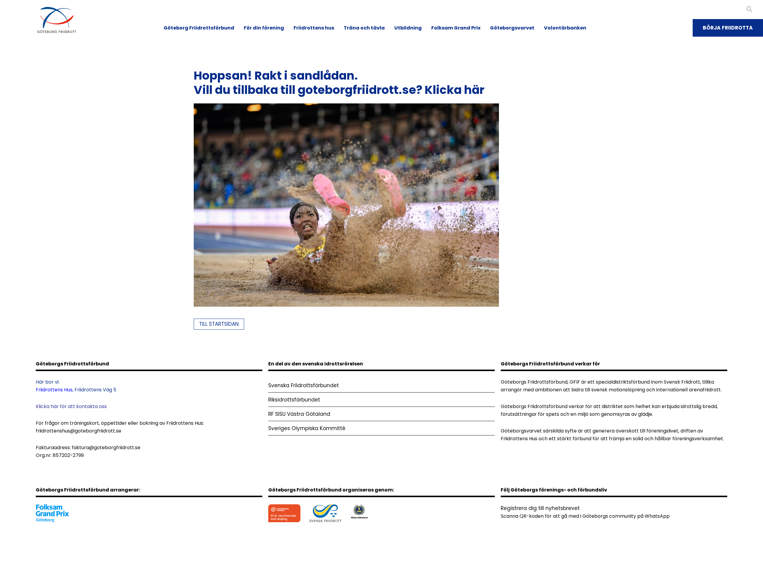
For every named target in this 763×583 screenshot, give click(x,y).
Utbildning (408, 27)
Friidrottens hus (314, 27)
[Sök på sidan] (749, 9)
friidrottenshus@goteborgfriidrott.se (78, 430)
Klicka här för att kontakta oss (71, 406)
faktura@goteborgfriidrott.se (106, 447)
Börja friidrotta (728, 27)
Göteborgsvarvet (512, 27)
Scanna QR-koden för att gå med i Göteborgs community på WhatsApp (585, 516)
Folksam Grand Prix (455, 27)
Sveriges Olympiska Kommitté (306, 428)
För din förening (264, 27)
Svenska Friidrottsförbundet (303, 385)
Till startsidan (219, 324)
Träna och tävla (364, 27)
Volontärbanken (565, 27)
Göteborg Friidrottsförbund (199, 27)
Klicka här (454, 90)
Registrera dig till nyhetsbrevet (540, 508)
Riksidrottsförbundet (294, 399)
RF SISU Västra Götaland (299, 414)
